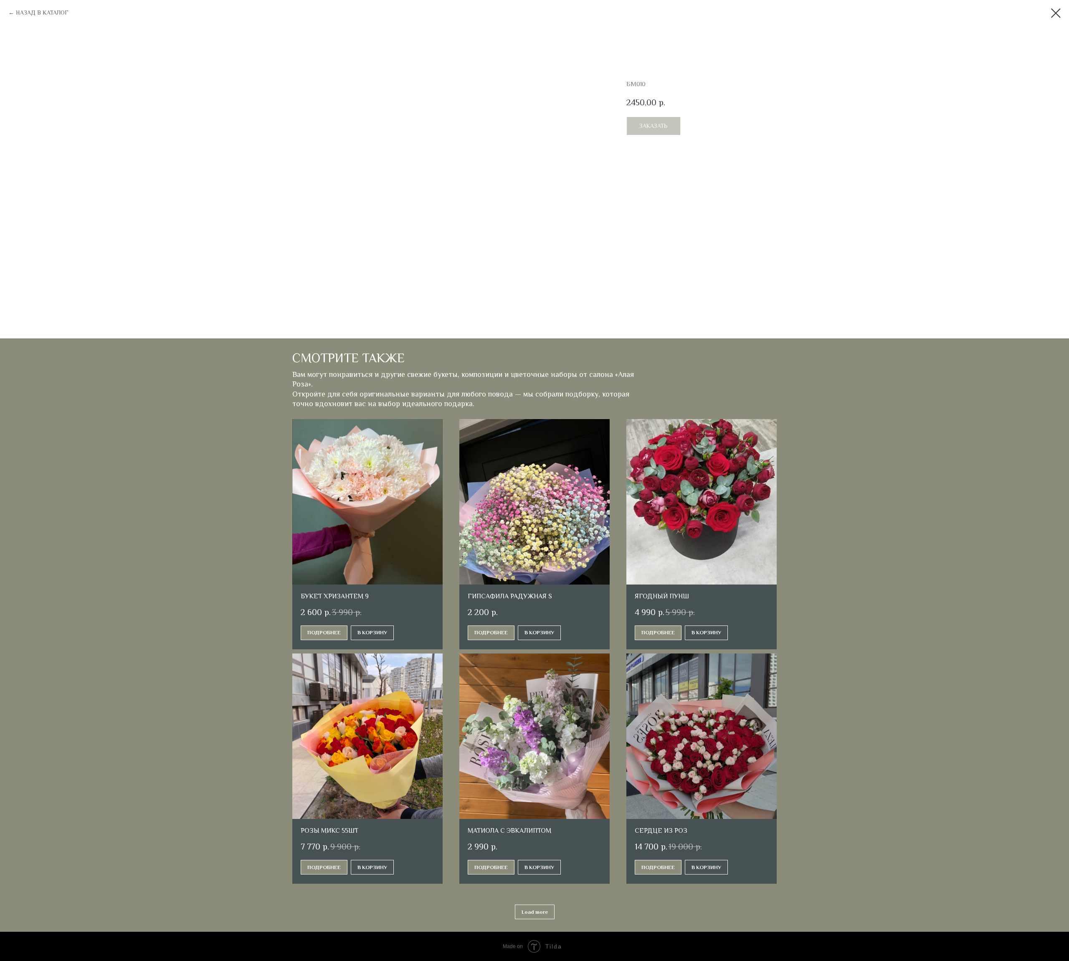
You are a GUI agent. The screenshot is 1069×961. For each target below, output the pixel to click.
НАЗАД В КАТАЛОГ (42, 12)
